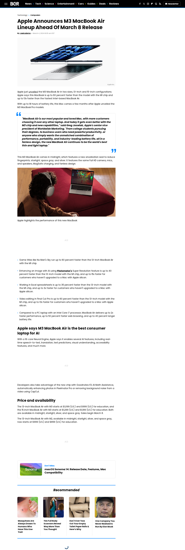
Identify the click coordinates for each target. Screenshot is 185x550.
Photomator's (64, 270)
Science (49, 3)
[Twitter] (144, 4)
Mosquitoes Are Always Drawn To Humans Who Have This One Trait (27, 527)
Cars (81, 3)
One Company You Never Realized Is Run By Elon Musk (105, 524)
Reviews (114, 3)
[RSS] (160, 4)
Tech (38, 3)
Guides (91, 3)
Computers (35, 15)
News (28, 3)
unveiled (33, 92)
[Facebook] (140, 4)
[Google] (156, 4)
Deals (102, 3)
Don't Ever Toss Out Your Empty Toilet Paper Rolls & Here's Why (79, 525)
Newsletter (173, 4)
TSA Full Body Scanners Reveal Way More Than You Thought (52, 525)
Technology (22, 15)
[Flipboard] (152, 4)
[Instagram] (148, 4)
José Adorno (25, 33)
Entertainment (66, 3)
